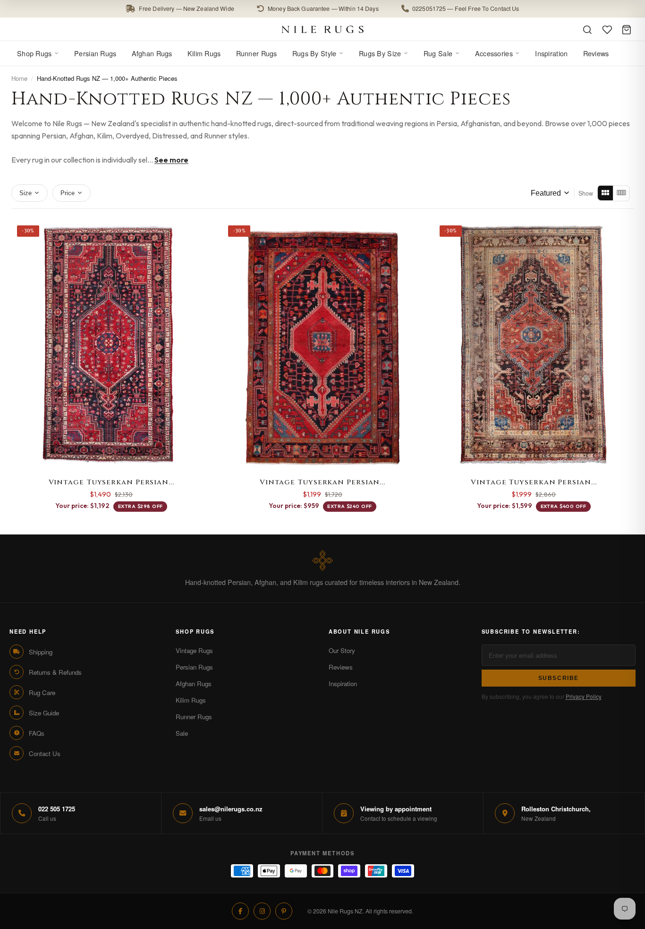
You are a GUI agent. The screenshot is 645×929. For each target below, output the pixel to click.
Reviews (596, 53)
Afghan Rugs (152, 53)
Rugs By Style (314, 53)
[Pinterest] (283, 911)
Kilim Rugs (204, 53)
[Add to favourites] (200, 231)
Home (19, 78)
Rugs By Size (380, 53)
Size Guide (44, 712)
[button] (322, 8)
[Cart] (627, 30)
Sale (182, 733)
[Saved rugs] (607, 30)
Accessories (494, 53)
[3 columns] (605, 192)
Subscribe (558, 678)
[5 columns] (621, 192)
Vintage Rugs (194, 650)
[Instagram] (262, 911)
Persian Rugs (95, 53)
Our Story (342, 650)
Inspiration (551, 53)
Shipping (40, 651)
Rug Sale (438, 53)
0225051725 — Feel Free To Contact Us (465, 8)
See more (171, 159)
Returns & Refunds (55, 672)
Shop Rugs (34, 53)
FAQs (36, 733)
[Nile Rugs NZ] (323, 29)
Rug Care (42, 692)
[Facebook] (240, 911)
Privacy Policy (584, 696)
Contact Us (44, 753)
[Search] (587, 30)
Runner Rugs (256, 53)
